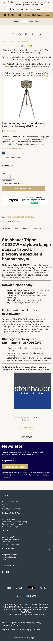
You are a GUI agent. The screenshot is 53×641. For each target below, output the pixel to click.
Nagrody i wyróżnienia (11, 509)
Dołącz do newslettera (15, 467)
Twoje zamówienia (9, 555)
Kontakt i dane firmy (10, 501)
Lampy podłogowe (23, 41)
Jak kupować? (8, 537)
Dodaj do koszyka (23, 188)
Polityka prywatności (10, 544)
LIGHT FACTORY (8, 41)
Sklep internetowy (24, 638)
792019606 (26, 612)
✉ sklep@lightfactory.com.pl (37, 15)
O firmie (5, 504)
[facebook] (3, 572)
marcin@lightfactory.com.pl (31, 609)
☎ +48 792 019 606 (13, 15)
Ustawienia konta (9, 557)
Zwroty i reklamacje (10, 526)
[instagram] (7, 572)
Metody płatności (9, 519)
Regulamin (28, 472)
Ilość (4, 173)
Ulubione (5, 559)
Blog (4, 506)
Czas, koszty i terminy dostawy (14, 522)
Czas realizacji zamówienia (13, 524)
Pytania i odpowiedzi (10, 539)
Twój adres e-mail (9, 461)
